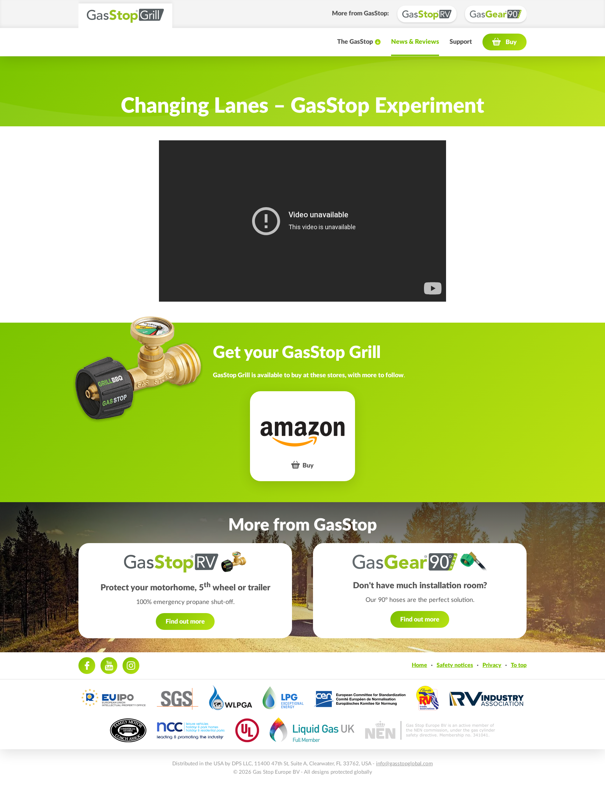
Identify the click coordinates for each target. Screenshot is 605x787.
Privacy (491, 665)
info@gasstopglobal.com (404, 763)
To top (519, 665)
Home (419, 665)
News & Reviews (415, 42)
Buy (511, 42)
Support (461, 42)
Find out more (185, 622)
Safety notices (455, 665)
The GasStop (355, 42)
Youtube (108, 665)
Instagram (131, 665)
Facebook (86, 665)
